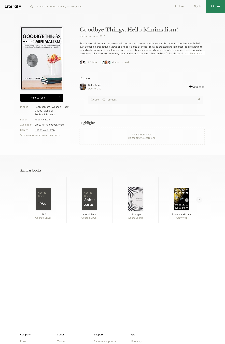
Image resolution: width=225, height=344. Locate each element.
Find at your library (45, 130)
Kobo (38, 119)
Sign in (197, 6)
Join (213, 6)
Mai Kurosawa (87, 36)
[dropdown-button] (59, 98)
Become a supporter (105, 341)
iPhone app (137, 341)
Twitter (61, 341)
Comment (111, 99)
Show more (196, 53)
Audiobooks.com (55, 124)
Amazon (56, 106)
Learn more (53, 135)
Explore (179, 6)
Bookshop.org (42, 106)
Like (97, 99)
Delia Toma (94, 85)
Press (23, 341)
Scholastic (49, 114)
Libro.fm (39, 124)
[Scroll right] (199, 200)
